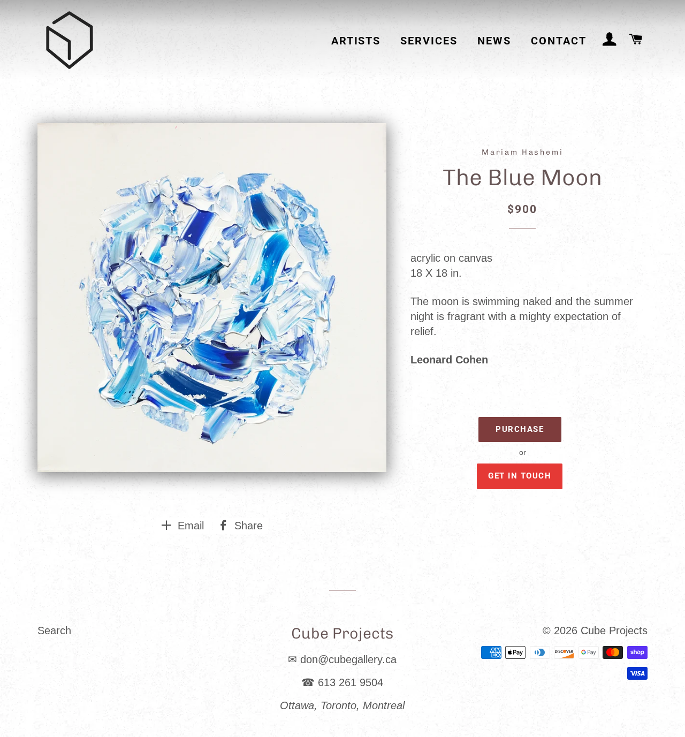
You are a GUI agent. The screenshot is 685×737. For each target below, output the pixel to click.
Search (54, 630)
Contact (559, 41)
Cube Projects (614, 630)
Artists (356, 41)
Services (429, 41)
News (494, 41)
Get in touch (519, 476)
